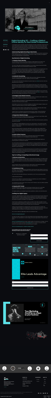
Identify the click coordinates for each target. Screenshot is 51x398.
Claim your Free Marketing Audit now (18, 221)
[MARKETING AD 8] (25, 312)
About (45, 379)
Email (31, 236)
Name (31, 233)
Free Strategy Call (29, 222)
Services (38, 381)
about (29, 53)
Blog (45, 381)
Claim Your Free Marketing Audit (17, 226)
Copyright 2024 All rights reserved (5, 396)
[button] (12, 250)
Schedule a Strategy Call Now (28, 226)
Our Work (38, 379)
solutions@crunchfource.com (27, 381)
